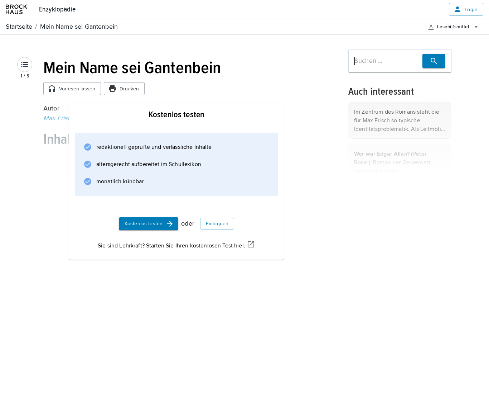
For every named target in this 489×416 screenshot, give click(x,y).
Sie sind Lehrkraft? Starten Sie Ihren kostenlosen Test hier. (171, 245)
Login (471, 9)
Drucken (129, 89)
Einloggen (217, 224)
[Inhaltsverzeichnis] (25, 64)
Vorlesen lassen (77, 89)
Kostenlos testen (144, 224)
